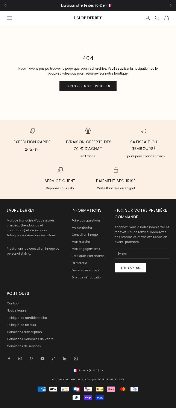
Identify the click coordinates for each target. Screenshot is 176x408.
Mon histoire (81, 242)
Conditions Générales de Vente (30, 339)
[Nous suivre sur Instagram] (20, 358)
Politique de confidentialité (27, 318)
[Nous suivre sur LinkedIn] (65, 358)
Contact (13, 303)
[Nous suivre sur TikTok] (54, 358)
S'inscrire (130, 268)
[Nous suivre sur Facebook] (9, 358)
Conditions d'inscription (24, 332)
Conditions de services (24, 346)
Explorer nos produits (88, 86)
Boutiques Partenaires (88, 256)
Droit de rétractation (87, 277)
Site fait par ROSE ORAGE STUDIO (102, 379)
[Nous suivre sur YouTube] (42, 358)
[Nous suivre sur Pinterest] (31, 358)
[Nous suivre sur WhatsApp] (76, 358)
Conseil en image (85, 234)
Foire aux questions (86, 220)
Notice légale (16, 310)
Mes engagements (86, 249)
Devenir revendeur (85, 270)
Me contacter (82, 227)
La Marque (79, 263)
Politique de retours (21, 325)
